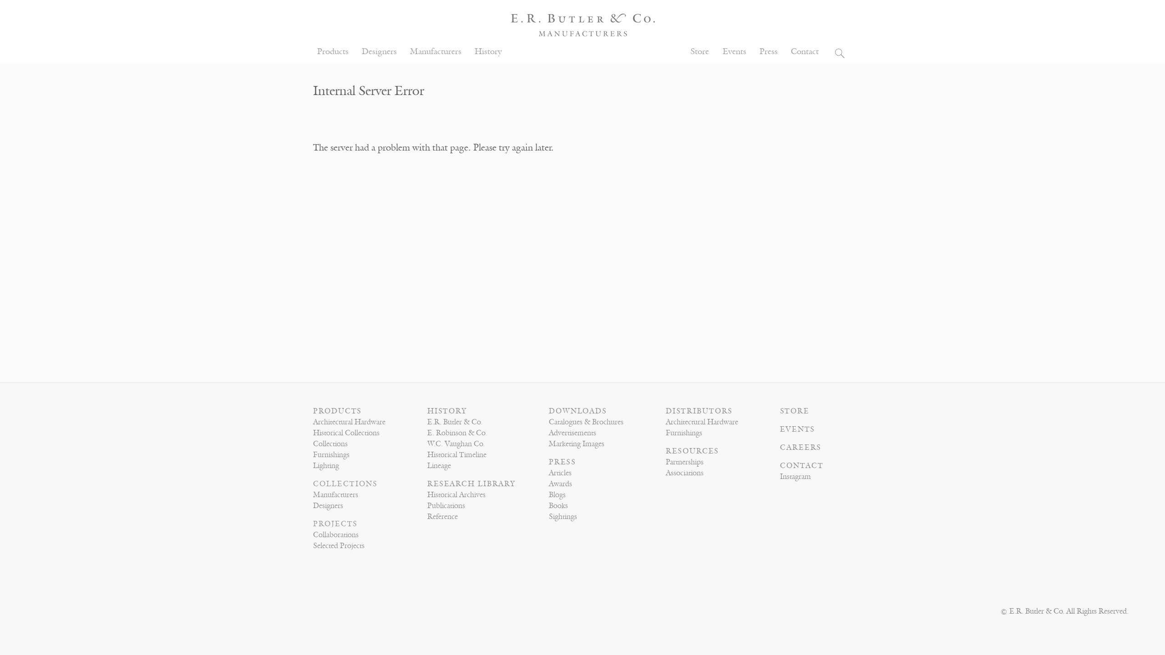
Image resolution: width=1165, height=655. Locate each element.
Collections (330, 443)
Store (699, 51)
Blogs (557, 494)
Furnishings (331, 454)
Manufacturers (435, 51)
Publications (446, 505)
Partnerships (685, 462)
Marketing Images (576, 443)
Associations (685, 473)
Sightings (563, 516)
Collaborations (336, 534)
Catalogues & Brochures (586, 422)
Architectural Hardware (349, 422)
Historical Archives (456, 494)
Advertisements (572, 433)
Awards (560, 484)
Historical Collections (346, 433)
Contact (805, 51)
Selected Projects (339, 545)
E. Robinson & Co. (457, 433)
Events (734, 51)
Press (769, 51)
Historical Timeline (456, 454)
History (488, 51)
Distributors (699, 411)
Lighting (326, 465)
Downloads (578, 411)
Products (333, 51)
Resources (692, 451)
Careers (800, 447)
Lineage (439, 465)
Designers (379, 51)
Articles (560, 473)
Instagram (795, 476)
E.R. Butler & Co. (454, 422)
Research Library (471, 484)
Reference (442, 516)
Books (558, 505)
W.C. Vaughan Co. (456, 443)
